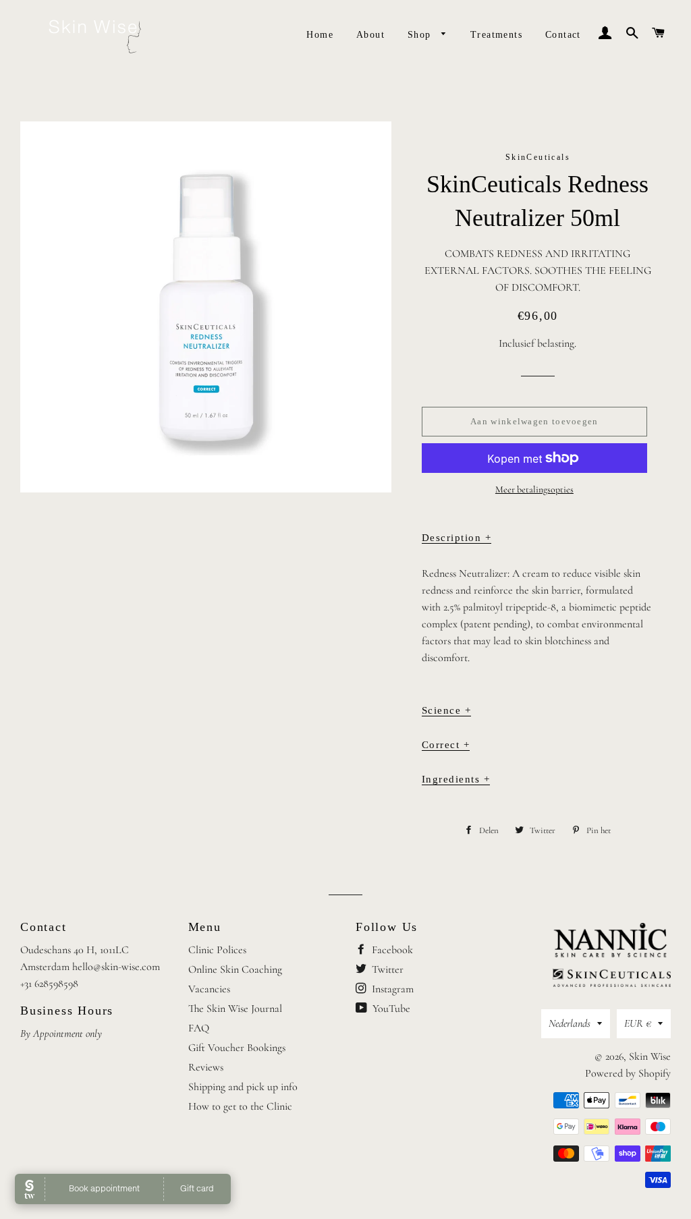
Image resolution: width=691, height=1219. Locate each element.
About (370, 35)
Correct (446, 744)
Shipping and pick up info (243, 1087)
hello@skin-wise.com (116, 966)
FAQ (198, 1028)
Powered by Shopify (628, 1073)
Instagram (391, 989)
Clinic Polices (217, 950)
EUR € (637, 1023)
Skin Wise (650, 1056)
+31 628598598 (49, 983)
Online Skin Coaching (235, 969)
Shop (421, 35)
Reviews (205, 1067)
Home (319, 35)
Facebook (391, 950)
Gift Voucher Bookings (236, 1047)
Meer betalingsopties (534, 489)
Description (457, 537)
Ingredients (456, 779)
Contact (563, 35)
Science (447, 710)
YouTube (390, 1008)
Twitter (386, 969)
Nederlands (569, 1023)
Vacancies (209, 989)
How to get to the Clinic (240, 1106)
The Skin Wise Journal (235, 1008)
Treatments (496, 35)
